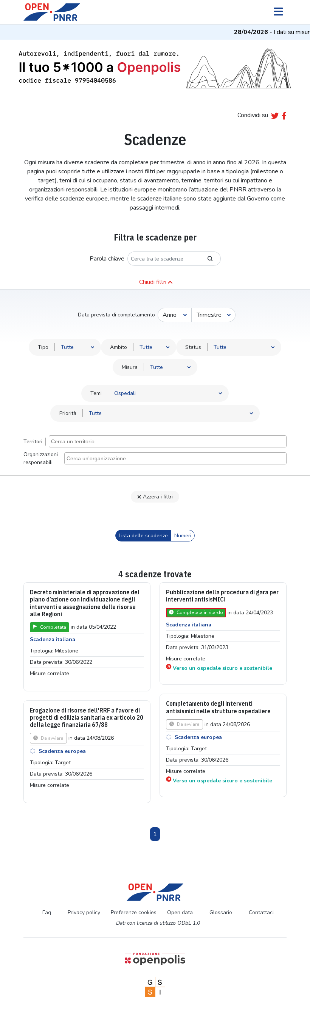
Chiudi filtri (152, 282)
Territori (32, 441)
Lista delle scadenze (143, 535)
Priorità (67, 413)
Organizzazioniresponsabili (40, 458)
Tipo (43, 347)
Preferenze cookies (134, 912)
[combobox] (168, 441)
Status (193, 347)
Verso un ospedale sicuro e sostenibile (222, 668)
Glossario (220, 912)
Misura (130, 367)
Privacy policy (84, 912)
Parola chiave (107, 258)
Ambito (118, 347)
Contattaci (261, 912)
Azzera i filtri (158, 496)
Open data (180, 912)
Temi (96, 393)
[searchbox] (168, 441)
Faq (46, 912)
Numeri (182, 535)
